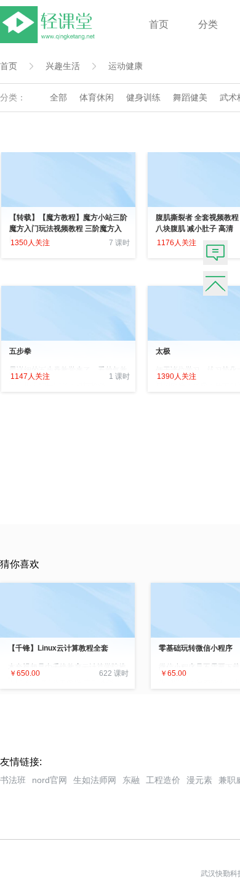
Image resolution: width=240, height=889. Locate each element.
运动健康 (125, 66)
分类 (208, 24)
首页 (159, 24)
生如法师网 (94, 780)
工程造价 (163, 780)
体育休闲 (96, 97)
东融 (131, 780)
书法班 (13, 780)
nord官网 (49, 780)
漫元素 (199, 780)
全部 (58, 97)
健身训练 (143, 97)
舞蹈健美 (190, 97)
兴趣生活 (63, 66)
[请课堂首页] (50, 40)
